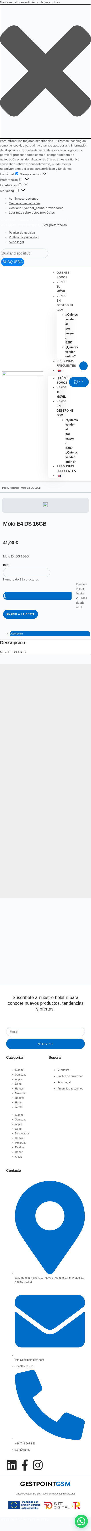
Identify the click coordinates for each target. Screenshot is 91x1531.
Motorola (14, 487)
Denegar (26, 220)
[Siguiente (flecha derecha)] (5, 1529)
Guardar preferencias (21, 225)
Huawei (19, 1088)
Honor (19, 1102)
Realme (20, 1097)
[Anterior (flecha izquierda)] (1, 1529)
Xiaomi (19, 1070)
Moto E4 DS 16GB (13, 652)
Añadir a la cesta (20, 614)
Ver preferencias (53, 220)
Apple (18, 1079)
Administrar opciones (23, 198)
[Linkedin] (11, 1465)
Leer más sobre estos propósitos (32, 212)
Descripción (16, 633)
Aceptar (8, 220)
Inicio (5, 487)
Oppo (18, 1084)
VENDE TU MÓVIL (61, 286)
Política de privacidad (24, 237)
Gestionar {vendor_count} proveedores (36, 208)
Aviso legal (16, 242)
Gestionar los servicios (24, 203)
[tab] (50, 633)
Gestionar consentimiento (25, 1519)
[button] (45, 72)
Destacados (22, 1133)
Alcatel (19, 1107)
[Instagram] (37, 1465)
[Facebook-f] (24, 1465)
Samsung (21, 1074)
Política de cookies (22, 232)
